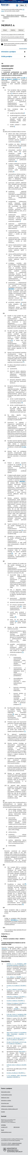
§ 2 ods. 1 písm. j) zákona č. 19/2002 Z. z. (14, 78)
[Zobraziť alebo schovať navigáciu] (17, 5)
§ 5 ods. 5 (9, 1042)
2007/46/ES (11, 288)
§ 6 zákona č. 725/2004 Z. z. (16, 977)
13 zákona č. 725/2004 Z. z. (17, 1039)
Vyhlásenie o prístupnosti (7, 1106)
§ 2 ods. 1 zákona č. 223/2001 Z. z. (16, 989)
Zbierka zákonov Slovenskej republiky (15, 15)
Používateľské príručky (6, 1094)
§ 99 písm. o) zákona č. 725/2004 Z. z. (16, 996)
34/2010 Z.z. (6, 18)
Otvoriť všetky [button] (23, 48)
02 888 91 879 (4, 1127)
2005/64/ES (22, 481)
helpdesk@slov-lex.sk (6, 1132)
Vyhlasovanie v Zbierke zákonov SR (9, 1109)
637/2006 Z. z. (14, 920)
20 (14, 1038)
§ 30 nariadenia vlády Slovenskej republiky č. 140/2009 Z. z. (16, 1076)
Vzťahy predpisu (6, 56)
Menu (22, 5)
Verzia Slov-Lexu (5, 1103)
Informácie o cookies (6, 1100)
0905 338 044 (16, 1127)
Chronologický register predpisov (11, 16)
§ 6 (16, 621)
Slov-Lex (20, 1)
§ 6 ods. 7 (18, 1038)
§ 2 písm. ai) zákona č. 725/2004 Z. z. (16, 1073)
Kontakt (3, 1111)
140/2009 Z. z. (18, 1009)
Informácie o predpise (8, 52)
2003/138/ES (22, 1051)
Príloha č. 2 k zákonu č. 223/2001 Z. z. (16, 1003)
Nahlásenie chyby (5, 1097)
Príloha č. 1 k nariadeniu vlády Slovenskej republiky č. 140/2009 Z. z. (16, 964)
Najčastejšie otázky (5, 1092)
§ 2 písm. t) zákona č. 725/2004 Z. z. (16, 1000)
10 (22, 1038)
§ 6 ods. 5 (16, 1042)
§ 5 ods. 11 (9, 1038)
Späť (3, 20)
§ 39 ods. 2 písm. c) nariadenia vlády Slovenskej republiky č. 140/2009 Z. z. (16, 1015)
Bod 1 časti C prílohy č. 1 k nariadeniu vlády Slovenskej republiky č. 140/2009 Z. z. (16, 1034)
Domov (2, 15)
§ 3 (16, 161)
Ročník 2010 (24, 16)
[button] (21, 30)
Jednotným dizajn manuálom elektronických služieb (11, 1143)
